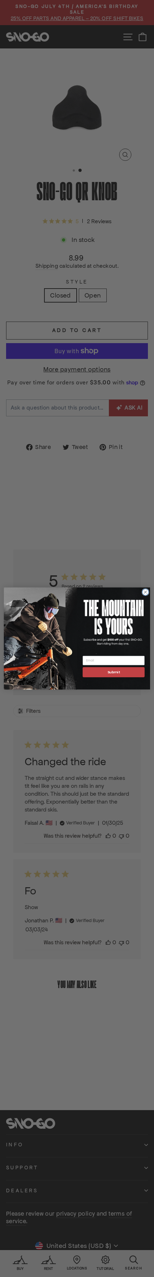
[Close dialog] (145, 592)
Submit (113, 672)
